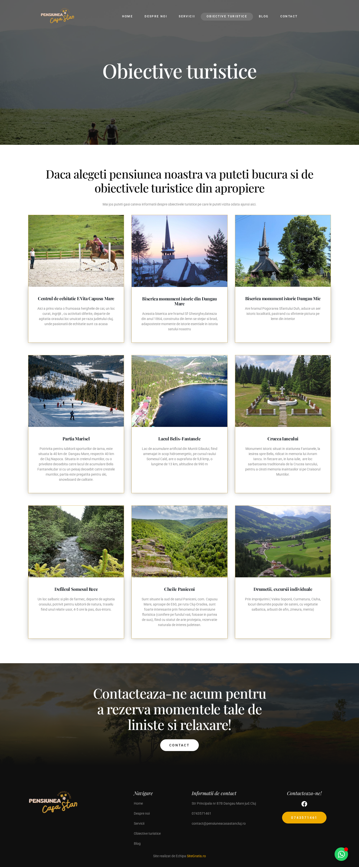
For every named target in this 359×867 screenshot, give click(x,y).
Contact (179, 745)
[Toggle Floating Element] (341, 854)
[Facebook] (304, 804)
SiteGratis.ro (196, 856)
